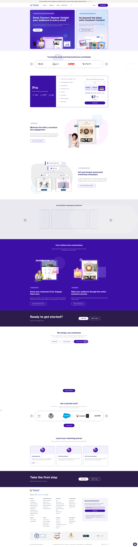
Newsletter (55, 341)
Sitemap (57, 527)
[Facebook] (105, 544)
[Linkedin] (102, 544)
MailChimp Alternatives (47, 504)
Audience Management (34, 511)
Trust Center (58, 525)
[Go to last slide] (31, 64)
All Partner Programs (46, 520)
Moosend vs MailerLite (47, 503)
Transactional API (72, 506)
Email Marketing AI (33, 506)
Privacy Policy (66, 544)
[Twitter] (107, 544)
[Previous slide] (25, 220)
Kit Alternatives (45, 506)
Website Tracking (72, 504)
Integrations (32, 514)
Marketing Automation (34, 504)
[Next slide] (106, 64)
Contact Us (58, 519)
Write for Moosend (46, 525)
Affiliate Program (46, 522)
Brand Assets (58, 522)
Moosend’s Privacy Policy (90, 516)
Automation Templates (60, 508)
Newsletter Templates (60, 503)
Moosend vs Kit (45, 501)
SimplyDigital (71, 519)
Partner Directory (46, 519)
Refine (57, 509)
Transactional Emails (33, 503)
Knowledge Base (33, 520)
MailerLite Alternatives (47, 508)
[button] (69, 1)
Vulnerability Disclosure (88, 544)
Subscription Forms (81, 341)
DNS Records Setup (72, 503)
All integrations (69, 425)
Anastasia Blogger (72, 520)
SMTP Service (71, 501)
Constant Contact (41, 494)
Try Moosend (95, 102)
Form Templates (59, 506)
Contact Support (33, 519)
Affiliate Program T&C (80, 544)
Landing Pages (67, 341)
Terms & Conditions (73, 544)
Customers (58, 520)
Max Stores (71, 522)
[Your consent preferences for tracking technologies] (1, 410)
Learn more (89, 1)
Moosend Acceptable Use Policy (58, 544)
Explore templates (69, 390)
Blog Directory (58, 501)
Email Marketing (33, 501)
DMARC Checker (59, 511)
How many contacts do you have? (95, 79)
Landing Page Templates (60, 504)
